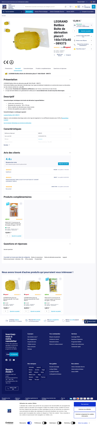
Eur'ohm (37, 369)
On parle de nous (32, 341)
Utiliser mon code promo (77, 344)
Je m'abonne (13, 354)
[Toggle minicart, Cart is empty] (93, 7)
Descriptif (18, 68)
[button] (58, 47)
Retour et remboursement (56, 344)
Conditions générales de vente (31, 399)
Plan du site (63, 399)
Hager (43, 369)
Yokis (37, 377)
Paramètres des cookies (6, 399)
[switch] (44, 423)
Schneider (31, 367)
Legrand (65, 257)
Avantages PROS (75, 336)
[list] (37, 219)
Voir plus (37, 379)
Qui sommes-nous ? (33, 336)
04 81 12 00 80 (13, 388)
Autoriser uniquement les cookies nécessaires (85, 415)
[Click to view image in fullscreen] (31, 39)
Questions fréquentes (77, 339)
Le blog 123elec (53, 369)
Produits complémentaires (43, 68)
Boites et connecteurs (37, 257)
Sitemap (30, 349)
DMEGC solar (32, 374)
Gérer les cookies (83, 423)
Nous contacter (32, 346)
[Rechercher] (65, 7)
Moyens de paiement (54, 336)
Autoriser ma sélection (85, 409)
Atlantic (36, 372)
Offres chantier (29, 259)
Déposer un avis (63, 163)
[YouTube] (14, 360)
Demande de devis (54, 341)
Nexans (31, 369)
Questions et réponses (60, 68)
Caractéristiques (28, 68)
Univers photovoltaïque (77, 369)
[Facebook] (6, 360)
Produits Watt (38, 259)
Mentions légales (17, 399)
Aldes (42, 372)
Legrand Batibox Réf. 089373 (11, 115)
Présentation (8, 68)
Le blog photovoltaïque (55, 374)
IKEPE (30, 372)
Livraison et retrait (54, 339)
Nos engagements (32, 339)
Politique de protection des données (49, 399)
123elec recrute (32, 344)
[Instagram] (10, 360)
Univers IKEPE (74, 371)
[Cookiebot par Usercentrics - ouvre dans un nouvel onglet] (9, 423)
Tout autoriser (85, 404)
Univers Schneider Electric (78, 366)
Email (8, 354)
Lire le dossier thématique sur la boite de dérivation (17, 123)
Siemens (31, 377)
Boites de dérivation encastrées (53, 257)
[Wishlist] (71, 6)
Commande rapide (76, 346)
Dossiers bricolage (54, 366)
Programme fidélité (76, 341)
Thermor (43, 377)
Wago (39, 374)
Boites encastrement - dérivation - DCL (13, 259)
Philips (30, 379)
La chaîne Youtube (54, 371)
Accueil (4, 15)
